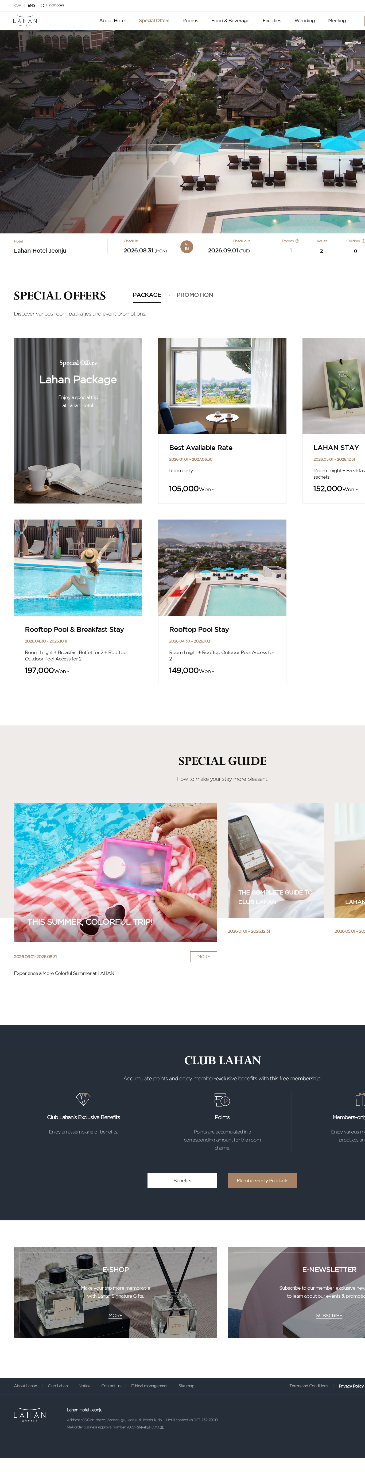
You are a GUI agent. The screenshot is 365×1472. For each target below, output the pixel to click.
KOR (17, 5)
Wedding (304, 21)
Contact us (110, 1386)
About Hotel (112, 21)
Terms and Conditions (308, 1386)
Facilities (272, 21)
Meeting (337, 21)
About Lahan (25, 1386)
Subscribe (329, 1316)
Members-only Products (262, 1181)
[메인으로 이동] (25, 21)
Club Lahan (58, 1386)
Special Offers (154, 21)
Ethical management (149, 1386)
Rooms (190, 21)
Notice (84, 1386)
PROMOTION (195, 295)
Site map (186, 1386)
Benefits (182, 1181)
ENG (31, 5)
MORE (203, 957)
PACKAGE (147, 295)
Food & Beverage (230, 21)
